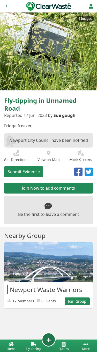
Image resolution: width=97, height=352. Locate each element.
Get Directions (16, 159)
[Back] (6, 6)
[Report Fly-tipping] (48, 339)
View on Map (49, 159)
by (62, 115)
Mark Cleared (81, 159)
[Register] (91, 6)
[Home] (48, 6)
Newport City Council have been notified (48, 140)
